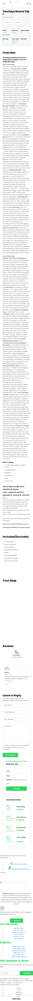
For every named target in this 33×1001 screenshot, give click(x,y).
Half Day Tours (15, 42)
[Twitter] (12, 879)
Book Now (16, 788)
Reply (7, 684)
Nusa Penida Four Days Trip (22, 817)
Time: (8, 776)
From (4, 33)
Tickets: (9, 780)
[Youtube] (7, 879)
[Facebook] (2, 879)
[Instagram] (16, 879)
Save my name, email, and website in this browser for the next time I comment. (16, 747)
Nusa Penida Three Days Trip (21, 828)
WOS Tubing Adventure (21, 837)
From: (8, 771)
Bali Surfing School (21, 807)
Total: (8, 784)
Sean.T (6, 673)
